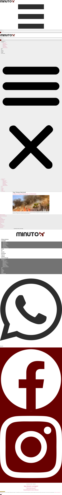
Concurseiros (4, 43)
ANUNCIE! (1, 224)
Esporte (2, 51)
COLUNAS (3, 240)
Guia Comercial (3, 53)
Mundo (2, 252)
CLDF (0, 223)
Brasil (2, 48)
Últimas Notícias (3, 41)
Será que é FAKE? (5, 184)
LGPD (0, 217)
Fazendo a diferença (5, 44)
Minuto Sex (4, 45)
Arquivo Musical (4, 180)
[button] (31, 116)
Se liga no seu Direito (5, 47)
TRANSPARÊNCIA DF (2, 219)
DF (1, 49)
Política (2, 52)
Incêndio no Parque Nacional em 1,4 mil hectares (24, 194)
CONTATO (1, 218)
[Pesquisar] (0, 32)
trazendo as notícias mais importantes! (31, 488)
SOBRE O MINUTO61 (2, 214)
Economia (2, 188)
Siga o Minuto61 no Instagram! (31, 486)
